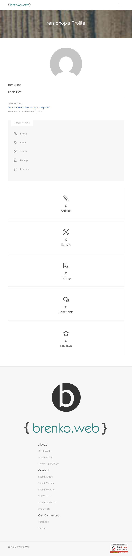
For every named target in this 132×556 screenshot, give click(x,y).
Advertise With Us (47, 502)
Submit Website (46, 489)
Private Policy (45, 457)
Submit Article (45, 476)
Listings (24, 160)
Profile (23, 133)
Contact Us (44, 508)
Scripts (23, 151)
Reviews (24, 169)
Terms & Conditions (48, 463)
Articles (24, 142)
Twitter (42, 528)
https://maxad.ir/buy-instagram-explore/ (28, 107)
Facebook (43, 521)
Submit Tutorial (46, 483)
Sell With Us (44, 496)
